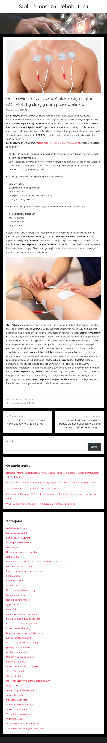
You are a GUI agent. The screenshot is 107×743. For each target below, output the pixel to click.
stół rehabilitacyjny (15, 676)
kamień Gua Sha (14, 580)
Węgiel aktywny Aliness (18, 714)
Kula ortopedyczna (15, 595)
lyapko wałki (12, 604)
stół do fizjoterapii (15, 671)
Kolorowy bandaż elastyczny (20, 590)
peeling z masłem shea (18, 647)
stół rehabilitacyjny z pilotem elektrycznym (28, 680)
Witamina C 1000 (15, 719)
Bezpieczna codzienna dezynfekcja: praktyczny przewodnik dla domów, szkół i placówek (51, 482)
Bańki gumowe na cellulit (19, 542)
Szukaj (9, 441)
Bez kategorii (13, 547)
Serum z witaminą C (16, 661)
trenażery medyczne (16, 700)
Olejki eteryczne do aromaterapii (23, 642)
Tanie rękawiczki (14, 695)
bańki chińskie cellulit (17, 533)
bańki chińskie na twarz (18, 538)
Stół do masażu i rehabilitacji (53, 6)
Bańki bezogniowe (15, 528)
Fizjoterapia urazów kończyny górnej (24, 571)
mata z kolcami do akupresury (21, 623)
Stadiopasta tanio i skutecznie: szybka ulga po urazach (33, 488)
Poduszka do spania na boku (20, 657)
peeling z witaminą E (16, 652)
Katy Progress (13, 585)
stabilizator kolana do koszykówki (23, 666)
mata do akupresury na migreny (22, 614)
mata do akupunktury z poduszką (23, 619)
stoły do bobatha (14, 685)
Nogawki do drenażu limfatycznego (24, 633)
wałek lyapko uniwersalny (19, 704)
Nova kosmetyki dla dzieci (19, 638)
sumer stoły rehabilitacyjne (20, 690)
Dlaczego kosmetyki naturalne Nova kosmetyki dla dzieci (35, 561)
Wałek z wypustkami (16, 709)
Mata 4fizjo (11, 609)
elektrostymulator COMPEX (22, 399)
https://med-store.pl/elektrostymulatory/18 (58, 143)
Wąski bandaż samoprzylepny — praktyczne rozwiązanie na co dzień (41, 504)
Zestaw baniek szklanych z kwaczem (25, 728)
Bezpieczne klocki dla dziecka (21, 552)
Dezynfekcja (12, 557)
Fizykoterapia (13, 576)
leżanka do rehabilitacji (18, 599)
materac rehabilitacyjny (18, 628)
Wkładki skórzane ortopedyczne (22, 723)
